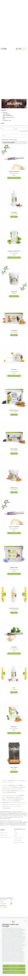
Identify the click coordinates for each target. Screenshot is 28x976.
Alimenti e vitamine (3, 832)
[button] (25, 920)
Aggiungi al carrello (14, 257)
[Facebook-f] (2, 907)
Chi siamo (16, 833)
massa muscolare (18, 804)
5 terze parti (8, 928)
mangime (16, 795)
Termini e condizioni (18, 837)
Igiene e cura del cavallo (5, 837)
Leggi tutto (14, 296)
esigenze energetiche (13, 806)
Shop (15, 830)
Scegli (14, 216)
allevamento (4, 785)
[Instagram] (0, 907)
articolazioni (10, 804)
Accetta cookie (14, 966)
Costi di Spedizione (18, 840)
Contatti (15, 835)
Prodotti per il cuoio (4, 835)
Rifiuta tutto (14, 969)
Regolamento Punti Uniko (19, 842)
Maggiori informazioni (14, 972)
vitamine (3, 797)
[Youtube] (5, 907)
